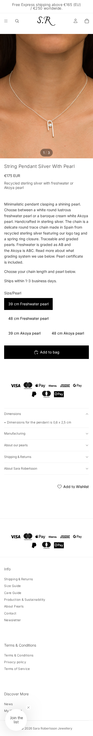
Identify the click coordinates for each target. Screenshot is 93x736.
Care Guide (12, 593)
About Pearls (14, 606)
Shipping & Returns (17, 457)
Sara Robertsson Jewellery (52, 728)
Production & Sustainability (24, 599)
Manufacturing (14, 433)
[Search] (17, 21)
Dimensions (12, 414)
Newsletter (12, 620)
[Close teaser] (28, 707)
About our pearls (16, 445)
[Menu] (6, 21)
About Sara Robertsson (20, 468)
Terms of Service (17, 669)
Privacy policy (15, 662)
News (8, 704)
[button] (16, 720)
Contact (10, 613)
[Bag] (86, 21)
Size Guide (12, 586)
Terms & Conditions (18, 655)
